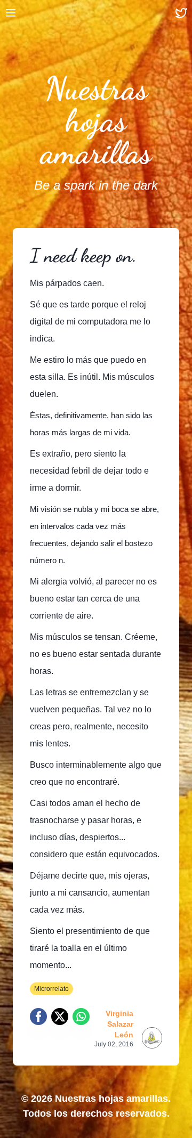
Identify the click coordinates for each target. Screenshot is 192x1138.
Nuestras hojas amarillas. (113, 1098)
